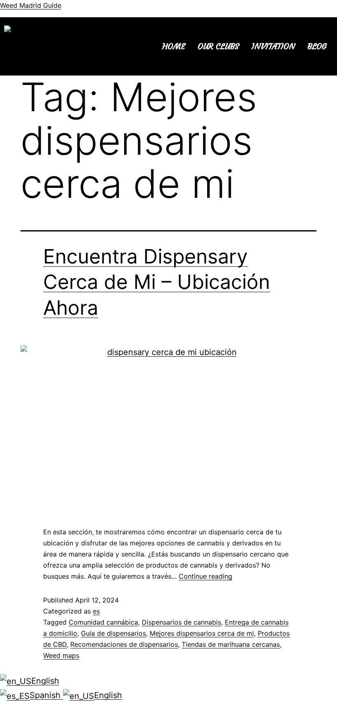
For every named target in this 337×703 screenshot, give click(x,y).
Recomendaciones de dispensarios (124, 644)
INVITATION (273, 46)
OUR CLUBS (218, 46)
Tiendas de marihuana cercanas (231, 644)
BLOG (317, 46)
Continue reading (205, 576)
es (96, 611)
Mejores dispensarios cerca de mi (202, 633)
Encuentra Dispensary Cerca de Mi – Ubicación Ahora (156, 282)
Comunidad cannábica (103, 622)
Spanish (46, 695)
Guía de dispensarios (113, 633)
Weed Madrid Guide (30, 5)
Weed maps (61, 655)
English (45, 681)
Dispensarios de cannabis (181, 622)
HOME (173, 46)
